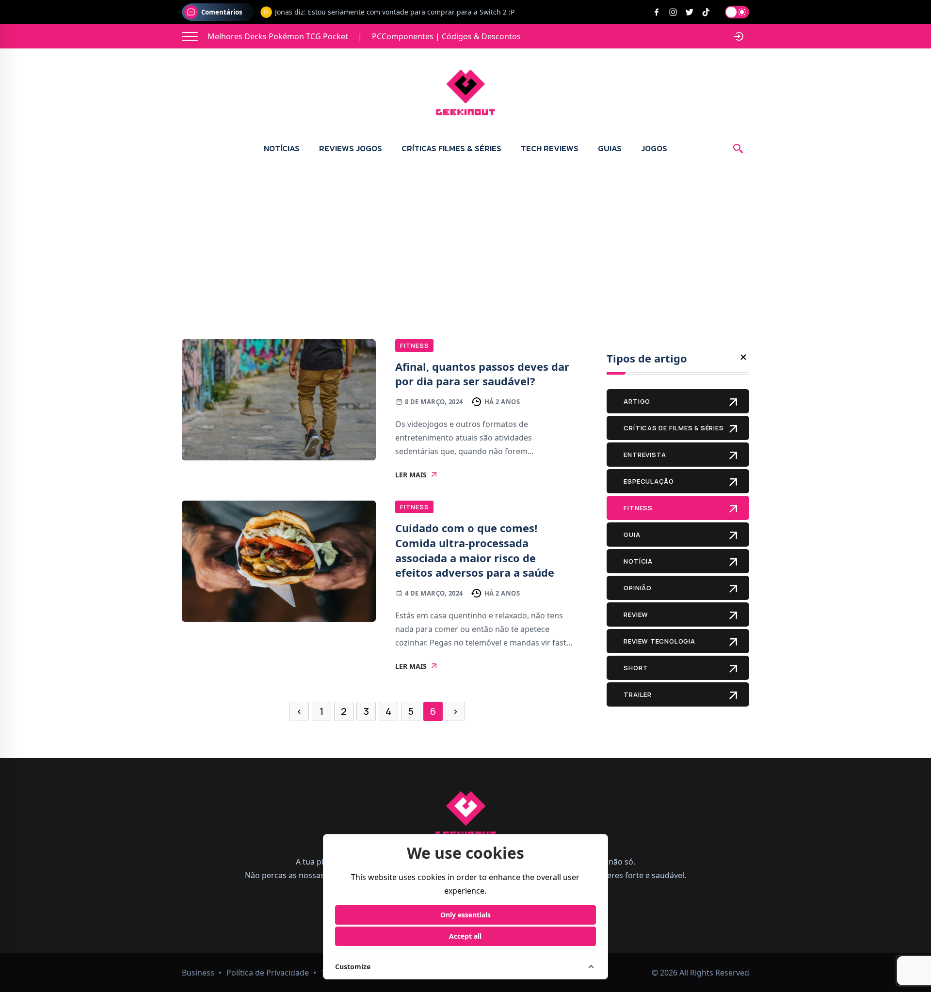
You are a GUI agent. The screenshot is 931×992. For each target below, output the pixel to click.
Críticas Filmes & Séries (451, 148)
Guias (610, 148)
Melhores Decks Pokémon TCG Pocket (278, 36)
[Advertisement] (465, 237)
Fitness (414, 345)
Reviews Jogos (350, 148)
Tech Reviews (549, 148)
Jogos (654, 148)
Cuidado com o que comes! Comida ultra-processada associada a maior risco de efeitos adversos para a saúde (474, 550)
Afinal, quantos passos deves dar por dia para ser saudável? (482, 374)
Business (198, 972)
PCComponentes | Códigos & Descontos (446, 36)
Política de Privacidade (267, 972)
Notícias (282, 148)
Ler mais (411, 475)
